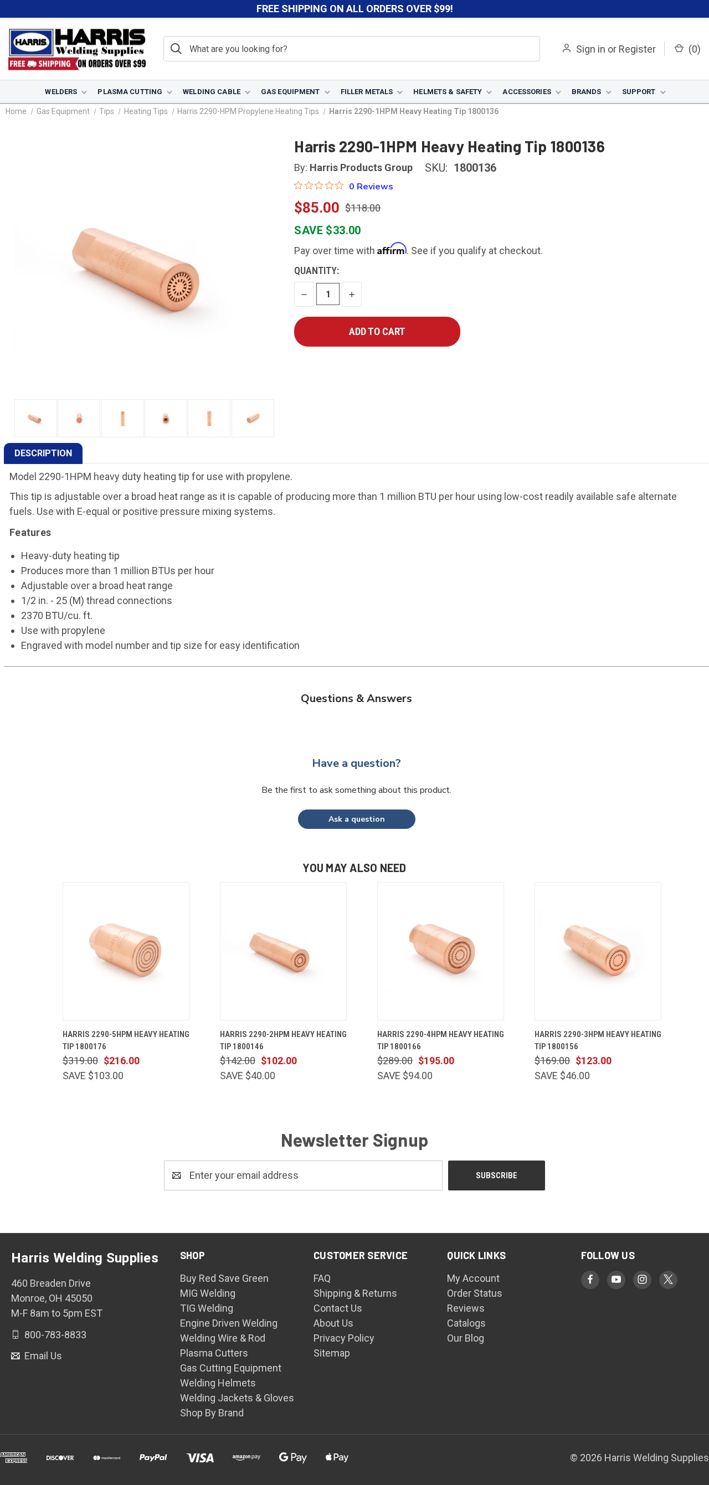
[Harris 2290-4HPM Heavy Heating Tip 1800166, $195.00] (440, 951)
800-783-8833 (54, 1334)
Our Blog (465, 1338)
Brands (587, 91)
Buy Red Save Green (224, 1278)
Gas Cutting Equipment (230, 1368)
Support (639, 91)
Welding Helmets (218, 1383)
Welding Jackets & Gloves (237, 1398)
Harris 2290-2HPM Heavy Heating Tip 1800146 (283, 1040)
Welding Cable (211, 91)
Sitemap (332, 1353)
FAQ (322, 1278)
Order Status (474, 1293)
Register (637, 49)
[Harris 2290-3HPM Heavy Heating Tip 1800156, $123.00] (598, 951)
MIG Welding (207, 1293)
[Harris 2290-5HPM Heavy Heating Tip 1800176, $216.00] (126, 951)
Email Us (42, 1356)
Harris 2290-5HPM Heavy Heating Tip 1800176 (126, 1040)
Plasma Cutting (129, 91)
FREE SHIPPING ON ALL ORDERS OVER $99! (354, 8)
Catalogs (466, 1323)
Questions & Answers (356, 698)
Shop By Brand (212, 1413)
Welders (61, 91)
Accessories (526, 91)
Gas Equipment (290, 91)
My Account (473, 1278)
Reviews (466, 1308)
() (693, 49)
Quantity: (316, 270)
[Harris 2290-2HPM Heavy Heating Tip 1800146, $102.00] (283, 951)
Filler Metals (367, 91)
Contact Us (338, 1308)
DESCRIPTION (43, 453)
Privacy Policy (344, 1338)
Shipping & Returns (355, 1293)
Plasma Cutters (214, 1353)
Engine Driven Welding (229, 1323)
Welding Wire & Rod (222, 1338)
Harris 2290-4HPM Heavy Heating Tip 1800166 (440, 1040)
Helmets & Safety (447, 91)
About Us (333, 1323)
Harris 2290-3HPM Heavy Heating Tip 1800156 (598, 1040)
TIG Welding (206, 1308)
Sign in (590, 49)
